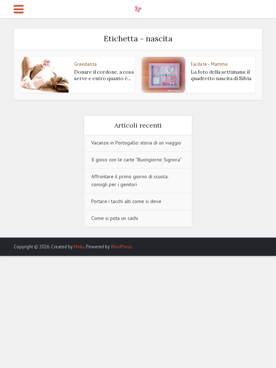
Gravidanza (85, 64)
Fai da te (199, 64)
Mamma (219, 64)
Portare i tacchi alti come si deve (126, 201)
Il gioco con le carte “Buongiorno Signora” (136, 159)
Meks (79, 247)
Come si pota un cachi (114, 218)
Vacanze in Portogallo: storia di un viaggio (136, 142)
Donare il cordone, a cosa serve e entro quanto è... (104, 75)
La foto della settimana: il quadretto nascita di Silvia (221, 75)
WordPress (121, 247)
